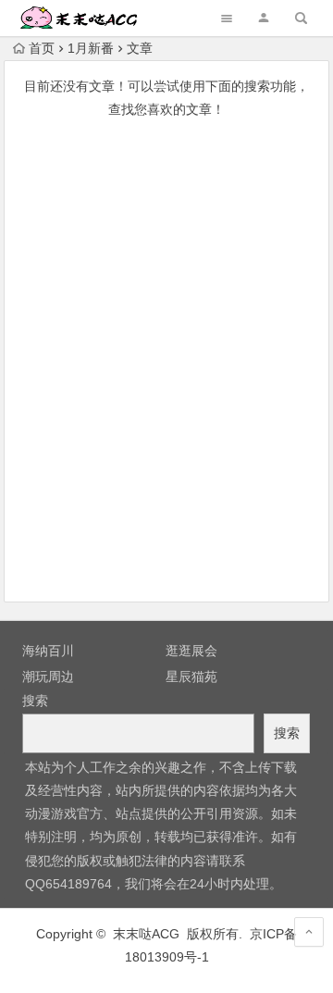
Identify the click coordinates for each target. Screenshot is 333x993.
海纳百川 (48, 650)
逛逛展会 (191, 650)
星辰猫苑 (191, 676)
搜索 (35, 700)
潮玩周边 (48, 676)
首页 (42, 48)
